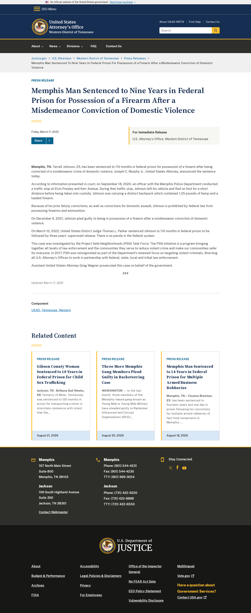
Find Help (195, 21)
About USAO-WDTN (171, 21)
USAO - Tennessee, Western (51, 310)
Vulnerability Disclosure (146, 600)
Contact (189, 597)
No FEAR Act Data (142, 581)
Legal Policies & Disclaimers (100, 576)
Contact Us (213, 21)
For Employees (91, 595)
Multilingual (186, 566)
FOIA (35, 595)
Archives (37, 585)
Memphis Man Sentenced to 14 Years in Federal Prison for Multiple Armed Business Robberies (189, 377)
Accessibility (89, 566)
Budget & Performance (48, 576)
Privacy (85, 585)
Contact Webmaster (53, 512)
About (35, 566)
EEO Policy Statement (145, 591)
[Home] (63, 34)
